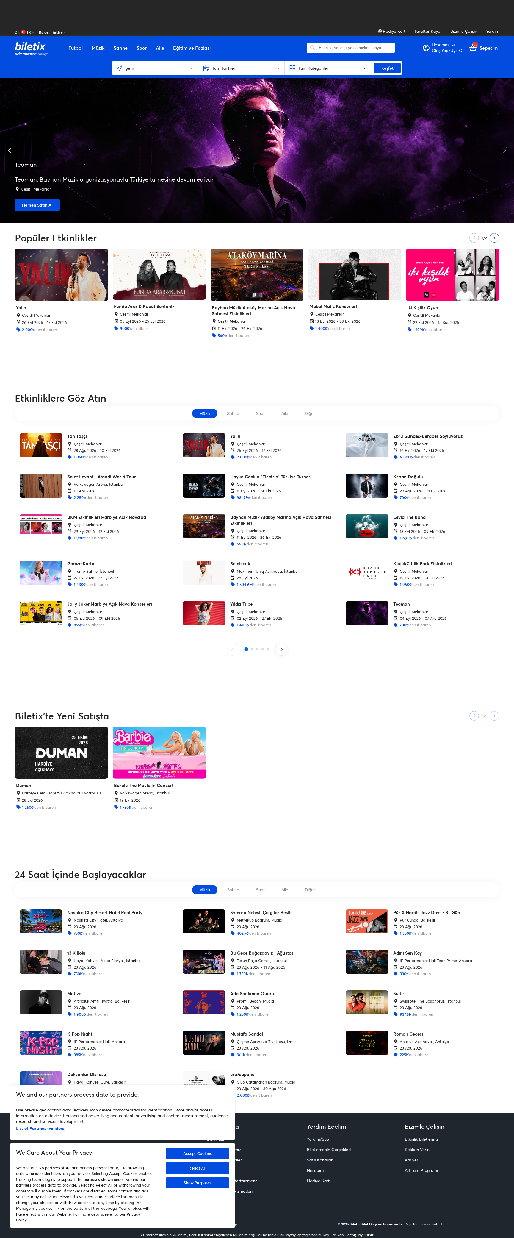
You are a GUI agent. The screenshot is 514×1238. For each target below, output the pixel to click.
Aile (284, 413)
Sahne (233, 413)
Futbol (75, 48)
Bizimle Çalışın (463, 31)
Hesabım (315, 1170)
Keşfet (387, 68)
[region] (123, 1156)
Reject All (197, 1168)
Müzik (204, 413)
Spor (260, 413)
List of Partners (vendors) (40, 1128)
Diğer (310, 413)
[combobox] (355, 47)
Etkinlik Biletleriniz (421, 1139)
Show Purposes (198, 1182)
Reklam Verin (417, 1149)
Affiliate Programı (421, 1170)
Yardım (492, 31)
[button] (9, 150)
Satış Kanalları (320, 1160)
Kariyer (411, 1160)
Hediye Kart (393, 31)
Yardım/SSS (318, 1139)
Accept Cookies (197, 1153)
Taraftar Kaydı (427, 31)
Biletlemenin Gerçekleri (329, 1149)
